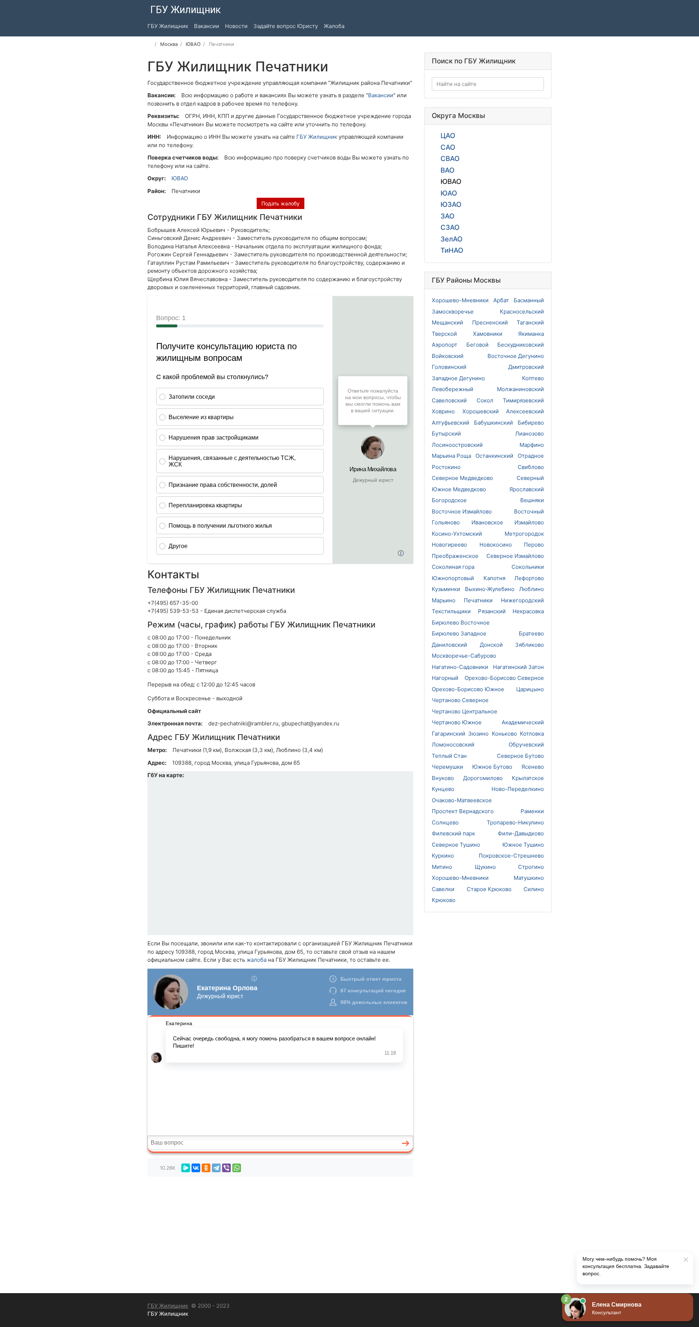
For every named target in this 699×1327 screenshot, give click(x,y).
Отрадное (531, 455)
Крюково (443, 900)
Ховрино (443, 411)
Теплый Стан (449, 755)
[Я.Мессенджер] (185, 1167)
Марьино (443, 600)
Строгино (531, 866)
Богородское (449, 500)
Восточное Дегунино (515, 356)
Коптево (533, 378)
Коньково (504, 733)
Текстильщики (451, 611)
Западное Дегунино (458, 378)
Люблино (531, 589)
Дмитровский (526, 366)
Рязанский (492, 611)
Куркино (443, 855)
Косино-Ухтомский (457, 533)
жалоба (256, 959)
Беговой (477, 344)
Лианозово (529, 433)
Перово (534, 544)
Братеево (531, 633)
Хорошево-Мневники (460, 300)
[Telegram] (216, 1167)
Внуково (443, 778)
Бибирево (531, 422)
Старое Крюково (489, 889)
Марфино (532, 444)
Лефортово (529, 578)
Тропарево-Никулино (515, 822)
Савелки (443, 889)
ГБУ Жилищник (316, 136)
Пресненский (490, 322)
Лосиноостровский (457, 444)
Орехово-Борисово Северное (504, 677)
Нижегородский (522, 600)
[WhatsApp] (236, 1167)
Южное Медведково (459, 489)
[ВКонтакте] (195, 1167)
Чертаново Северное (460, 700)
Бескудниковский (520, 344)
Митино (442, 866)
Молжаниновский (520, 389)
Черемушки (447, 766)
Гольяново (446, 522)
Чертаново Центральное (464, 711)
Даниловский (449, 644)
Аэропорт (444, 344)
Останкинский (494, 455)
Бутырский (446, 433)
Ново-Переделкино (517, 788)
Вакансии (380, 95)
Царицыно (530, 689)
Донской (491, 644)
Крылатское (528, 778)
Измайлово (529, 522)
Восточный (529, 511)
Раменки (532, 811)
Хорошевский (480, 411)
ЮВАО (179, 178)
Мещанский (447, 322)
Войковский (447, 356)
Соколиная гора (453, 566)
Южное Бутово (492, 766)
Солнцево (445, 822)
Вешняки (532, 500)
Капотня (494, 578)
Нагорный (445, 677)
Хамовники (487, 333)
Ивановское (487, 522)
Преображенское (455, 555)
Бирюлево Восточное (461, 622)
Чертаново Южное (457, 722)
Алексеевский (525, 411)
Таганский (530, 322)
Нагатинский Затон (518, 667)
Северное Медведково (462, 478)
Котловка (532, 733)
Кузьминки (446, 589)
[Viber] (226, 1167)
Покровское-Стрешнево (511, 855)
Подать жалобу (280, 203)
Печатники (478, 600)
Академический (523, 722)
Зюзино (478, 733)
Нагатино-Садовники (460, 667)
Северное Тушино (456, 844)
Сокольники (528, 566)
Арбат (501, 300)
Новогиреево (449, 544)
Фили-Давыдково (521, 833)
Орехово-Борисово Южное (468, 689)
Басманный (529, 300)
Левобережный (452, 389)
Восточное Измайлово (462, 511)
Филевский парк (453, 833)
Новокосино (495, 544)
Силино (534, 889)
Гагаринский (448, 733)
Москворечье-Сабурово (464, 655)
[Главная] (149, 44)
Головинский (449, 366)
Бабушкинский (493, 422)
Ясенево (532, 766)
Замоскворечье (453, 311)
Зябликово (529, 644)
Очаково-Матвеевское (462, 800)
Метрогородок (524, 533)
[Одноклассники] (206, 1167)
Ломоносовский (453, 744)
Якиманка (531, 333)
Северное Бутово (520, 755)
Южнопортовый (453, 578)
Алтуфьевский (450, 422)
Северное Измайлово (515, 555)
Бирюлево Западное (459, 633)
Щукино (485, 866)
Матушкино (529, 877)
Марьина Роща (451, 455)
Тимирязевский (523, 400)
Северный (530, 478)
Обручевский (526, 744)
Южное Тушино (523, 844)
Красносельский (522, 311)
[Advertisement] (280, 1233)
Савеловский (449, 400)
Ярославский (526, 489)
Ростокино (446, 467)
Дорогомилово (483, 778)
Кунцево (443, 788)
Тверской (444, 333)
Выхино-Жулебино (489, 589)
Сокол (485, 400)
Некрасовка (528, 611)
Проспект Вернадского (463, 811)
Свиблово (531, 467)
